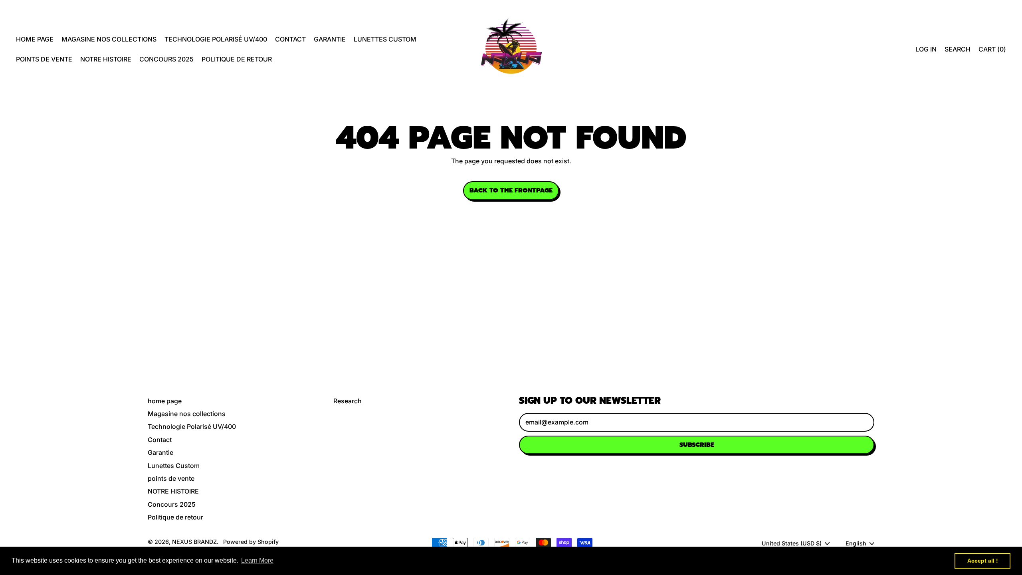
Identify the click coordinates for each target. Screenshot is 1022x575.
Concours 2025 (166, 59)
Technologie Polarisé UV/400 (215, 39)
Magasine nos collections (108, 39)
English (856, 543)
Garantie (330, 39)
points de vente (44, 59)
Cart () (992, 51)
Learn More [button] (257, 560)
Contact (290, 39)
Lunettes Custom (385, 39)
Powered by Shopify (251, 541)
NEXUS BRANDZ (194, 541)
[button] (957, 49)
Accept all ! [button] (982, 560)
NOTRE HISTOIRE (105, 59)
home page (34, 39)
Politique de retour (237, 59)
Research (347, 401)
